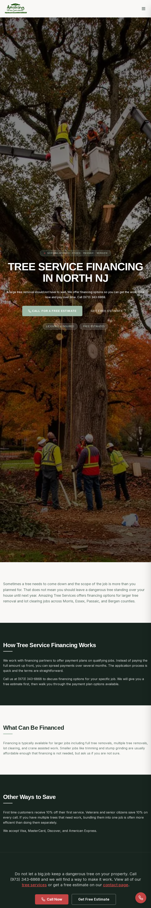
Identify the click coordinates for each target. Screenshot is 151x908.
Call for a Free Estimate (54, 310)
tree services (34, 884)
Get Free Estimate (107, 310)
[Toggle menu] (143, 8)
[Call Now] (140, 897)
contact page (115, 884)
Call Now (54, 899)
